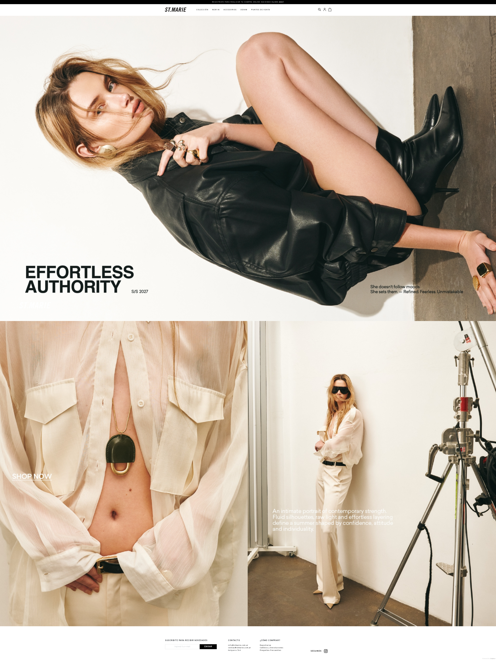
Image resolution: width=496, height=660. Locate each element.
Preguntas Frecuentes (270, 650)
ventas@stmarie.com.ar (239, 648)
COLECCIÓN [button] (202, 10)
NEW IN (216, 10)
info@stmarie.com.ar (238, 645)
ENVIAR (208, 646)
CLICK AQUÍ (278, 2)
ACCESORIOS (230, 10)
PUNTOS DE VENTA (260, 10)
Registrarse (265, 645)
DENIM (244, 10)
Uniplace (492, 658)
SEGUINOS (316, 651)
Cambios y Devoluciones (271, 648)
